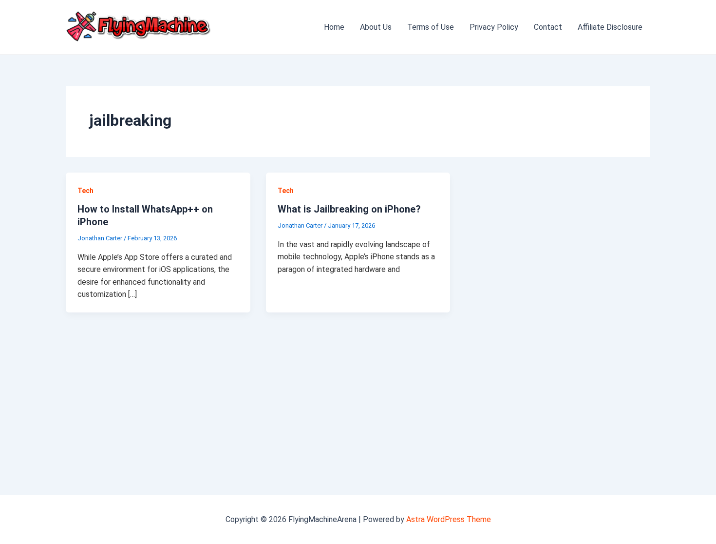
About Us (376, 27)
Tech (85, 190)
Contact (548, 27)
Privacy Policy (494, 27)
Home (334, 27)
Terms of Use (430, 27)
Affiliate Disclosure (610, 27)
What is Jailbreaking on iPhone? (349, 209)
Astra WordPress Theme (448, 519)
